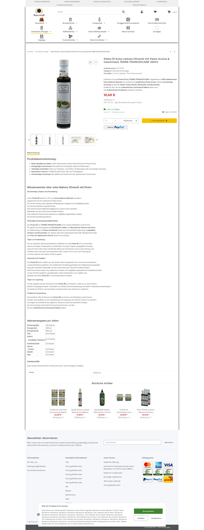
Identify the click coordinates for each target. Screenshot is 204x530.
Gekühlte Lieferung (111, 462)
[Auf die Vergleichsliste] (90, 62)
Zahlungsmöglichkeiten (36, 466)
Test (67, 462)
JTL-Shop (167, 527)
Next (97, 140)
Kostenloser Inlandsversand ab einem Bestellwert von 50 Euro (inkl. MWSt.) (119, 467)
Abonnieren (169, 442)
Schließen (141, 518)
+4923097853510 (162, 2)
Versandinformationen (36, 470)
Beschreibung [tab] (33, 153)
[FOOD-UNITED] (38, 12)
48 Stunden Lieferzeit (132, 2)
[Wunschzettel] (155, 12)
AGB (67, 499)
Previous (29, 140)
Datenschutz (70, 495)
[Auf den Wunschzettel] (96, 62)
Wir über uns (32, 462)
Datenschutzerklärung (86, 524)
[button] (142, 12)
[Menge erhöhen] (136, 120)
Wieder (68, 491)
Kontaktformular (139, 5)
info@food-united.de (64, 5)
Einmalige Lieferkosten (102, 2)
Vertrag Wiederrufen (42, 2)
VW (66, 486)
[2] (116, 127)
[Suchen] (123, 11)
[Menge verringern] (106, 120)
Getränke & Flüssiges (120, 71)
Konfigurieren (156, 518)
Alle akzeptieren (148, 511)
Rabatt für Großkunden (113, 473)
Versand (121, 102)
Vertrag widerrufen (150, 527)
